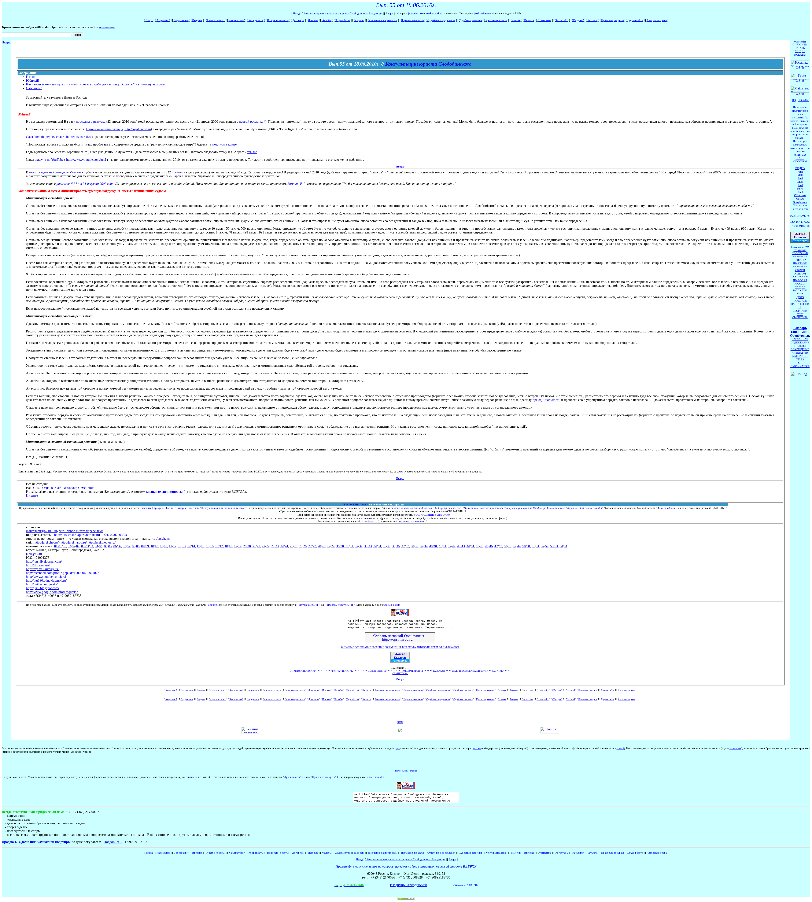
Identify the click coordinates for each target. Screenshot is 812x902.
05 (105, 546)
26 (300, 546)
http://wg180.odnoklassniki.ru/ (46, 580)
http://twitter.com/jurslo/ (42, 584)
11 (161, 546)
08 (133, 546)
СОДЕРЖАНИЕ (363, 647)
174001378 (803, 215)
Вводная (197, 20)
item (96, 535)
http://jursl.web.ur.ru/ (101, 542)
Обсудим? (578, 20)
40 (431, 546)
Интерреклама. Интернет (406, 771)
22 (263, 546)
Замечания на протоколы (382, 20)
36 (393, 546)
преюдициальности (546, 400)
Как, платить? (237, 20)
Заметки (516, 20)
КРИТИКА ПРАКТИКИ (342, 671)
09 (143, 546)
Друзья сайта (635, 20)
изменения (107, 27)
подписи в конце (224, 144)
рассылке (388, 604)
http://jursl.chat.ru (53, 137)
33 (366, 546)
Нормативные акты (412, 20)
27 (310, 546)
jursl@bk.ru (668, 507)
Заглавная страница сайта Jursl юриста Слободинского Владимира (342, 13)
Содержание (181, 20)
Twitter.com (800, 205)
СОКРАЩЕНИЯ (393, 647)
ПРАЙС (800, 158)
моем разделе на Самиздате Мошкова (56, 172)
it (379, 521)
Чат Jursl (592, 20)
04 (96, 546)
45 (477, 546)
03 (121, 535)
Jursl (159, 538)
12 (170, 546)
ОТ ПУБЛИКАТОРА (449, 647)
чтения (177, 172)
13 (179, 546)
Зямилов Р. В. (297, 183)
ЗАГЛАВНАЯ (347, 647)
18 (226, 546)
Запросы (359, 20)
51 (533, 546)
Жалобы (327, 20)
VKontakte (800, 195)
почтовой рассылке (409, 521)
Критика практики (496, 20)
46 (486, 546)
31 (347, 546)
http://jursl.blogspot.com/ (42, 588)
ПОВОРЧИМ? (310, 671)
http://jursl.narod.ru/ (73, 542)
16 (207, 546)
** (319, 671)
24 (282, 546)
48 (505, 546)
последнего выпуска (91, 121)
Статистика (544, 20)
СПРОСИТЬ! (800, 44)
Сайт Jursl (33, 137)
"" (533, 507)
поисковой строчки (455, 866)
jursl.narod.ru (433, 13)
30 (338, 546)
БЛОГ (800, 175)
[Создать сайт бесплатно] (406, 899)
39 (421, 546)
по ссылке (735, 748)
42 (449, 546)
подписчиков (800, 110)
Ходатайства (342, 20)
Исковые (313, 20)
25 (291, 546)
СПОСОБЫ (800, 161)
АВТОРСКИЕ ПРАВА (355, 504)
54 (561, 546)
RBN (400, 722)
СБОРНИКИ (498, 671)
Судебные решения (470, 20)
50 (524, 546)
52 (542, 546)
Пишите (32, 495)
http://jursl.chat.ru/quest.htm (72, 535)
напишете (196, 776)
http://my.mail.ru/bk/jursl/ (42, 569)
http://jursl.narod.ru (79, 137)
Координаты (255, 20)
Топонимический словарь (104, 129)
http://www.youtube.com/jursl (86, 159)
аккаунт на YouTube (49, 159)
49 (514, 546)
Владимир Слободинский (408, 885)
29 (328, 546)
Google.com (800, 202)
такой (620, 748)
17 (217, 546)
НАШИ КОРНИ (480, 671)
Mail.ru (800, 198)
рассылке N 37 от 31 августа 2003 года (85, 183)
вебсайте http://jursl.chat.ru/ (157, 507)
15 (198, 546)
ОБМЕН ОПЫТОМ (377, 671)
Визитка (529, 20)
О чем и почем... (215, 20)
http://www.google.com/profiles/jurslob (52, 592)
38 (412, 546)
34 (375, 546)
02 (111, 535)
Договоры (298, 20)
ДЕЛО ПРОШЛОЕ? (462, 671)
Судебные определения (441, 20)
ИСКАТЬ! (800, 54)
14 (189, 546)
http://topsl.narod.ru (138, 129)
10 (152, 546)
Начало (31, 76)
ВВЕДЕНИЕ (378, 647)
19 (235, 546)
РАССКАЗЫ (439, 671)
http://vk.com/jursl (38, 565)
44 (468, 546)
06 (115, 546)
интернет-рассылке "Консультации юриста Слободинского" (212, 507)
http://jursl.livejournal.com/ (44, 561)
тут (398, 748)
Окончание (34, 88)
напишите (213, 604)
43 (459, 546)
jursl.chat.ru (370, 521)
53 (552, 546)
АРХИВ (800, 94)
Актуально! (163, 20)
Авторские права (657, 20)
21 (254, 546)
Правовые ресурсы (612, 20)
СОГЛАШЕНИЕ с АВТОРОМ (433, 514)
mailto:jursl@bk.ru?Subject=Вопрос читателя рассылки (64, 531)
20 (245, 546)
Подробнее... (113, 842)
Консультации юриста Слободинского (428, 64)
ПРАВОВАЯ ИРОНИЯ (412, 671)
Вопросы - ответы (278, 20)
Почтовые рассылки (295, 690)
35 (384, 546)
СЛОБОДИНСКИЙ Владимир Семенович (64, 488)
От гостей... (561, 20)
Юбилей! (32, 80)
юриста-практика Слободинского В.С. (414, 507)
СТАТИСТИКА (400, 673)
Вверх (389, 13)
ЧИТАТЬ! (800, 47)
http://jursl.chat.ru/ (449, 507)
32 (356, 546)
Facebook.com (800, 208)
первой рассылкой (252, 121)
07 (124, 546)
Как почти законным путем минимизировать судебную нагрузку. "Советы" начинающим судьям (95, 84)
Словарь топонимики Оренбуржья (799, 331)
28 (319, 546)
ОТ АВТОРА (296, 671)
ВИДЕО (800, 168)
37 (403, 546)
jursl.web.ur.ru (482, 13)
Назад (296, 13)
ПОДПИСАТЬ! (800, 100)
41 (440, 546)
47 (496, 546)
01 (102, 535)
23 (272, 546)
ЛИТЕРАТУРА (408, 647)
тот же (477, 748)
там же (252, 152)
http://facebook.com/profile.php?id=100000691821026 (62, 573)
